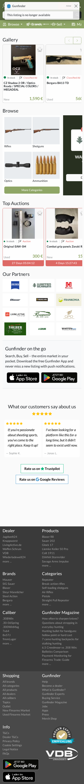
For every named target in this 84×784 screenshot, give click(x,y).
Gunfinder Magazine (54, 702)
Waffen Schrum (12, 549)
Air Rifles (47, 592)
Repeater (47, 579)
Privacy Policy (11, 741)
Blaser (6, 588)
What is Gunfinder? (53, 689)
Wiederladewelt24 (14, 557)
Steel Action (10, 596)
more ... (7, 561)
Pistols (46, 596)
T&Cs (6, 733)
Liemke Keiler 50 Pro (55, 549)
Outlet (7, 706)
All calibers (9, 698)
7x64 (6, 631)
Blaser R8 (48, 536)
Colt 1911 (48, 553)
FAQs (6, 753)
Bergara (7, 600)
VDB (5, 553)
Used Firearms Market (16, 714)
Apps (45, 710)
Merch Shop (49, 718)
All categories (11, 685)
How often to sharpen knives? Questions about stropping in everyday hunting (60, 622)
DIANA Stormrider (53, 557)
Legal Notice (10, 749)
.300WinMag (11, 627)
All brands (9, 681)
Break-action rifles (53, 583)
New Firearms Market (16, 710)
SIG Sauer (9, 583)
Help (45, 681)
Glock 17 (47, 545)
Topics (6, 702)
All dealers (9, 694)
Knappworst (10, 540)
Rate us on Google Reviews (42, 479)
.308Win (8, 618)
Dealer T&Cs (10, 737)
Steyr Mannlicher (13, 592)
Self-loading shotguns (55, 588)
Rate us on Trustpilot (42, 468)
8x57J (7, 635)
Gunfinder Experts (53, 694)
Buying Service (51, 698)
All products (10, 689)
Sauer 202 (48, 540)
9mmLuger (9, 639)
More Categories (32, 190)
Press (45, 714)
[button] (77, 6)
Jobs (45, 706)
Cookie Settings (12, 745)
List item (65, 5)
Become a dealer (52, 685)
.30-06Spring (11, 622)
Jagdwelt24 (10, 536)
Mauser (7, 579)
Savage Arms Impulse (55, 561)
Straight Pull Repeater (55, 600)
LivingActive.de (12, 545)
